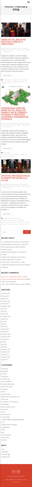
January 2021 (4, 298)
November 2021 (5, 293)
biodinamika (4, 369)
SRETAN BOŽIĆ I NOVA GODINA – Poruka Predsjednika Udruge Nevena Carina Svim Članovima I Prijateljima (15, 264)
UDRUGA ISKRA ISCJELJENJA (9, 424)
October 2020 (5, 303)
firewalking (6, 218)
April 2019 (4, 324)
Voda (2, 432)
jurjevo (22, 220)
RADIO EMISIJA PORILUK (8, 407)
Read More (7, 75)
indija (18, 80)
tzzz (25, 82)
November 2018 (5, 336)
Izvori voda (4, 389)
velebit (3, 430)
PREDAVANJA (5, 404)
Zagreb (3, 83)
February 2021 (5, 296)
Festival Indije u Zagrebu (9, 80)
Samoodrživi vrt (5, 414)
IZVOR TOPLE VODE (7, 386)
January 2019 (4, 331)
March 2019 (4, 326)
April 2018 (4, 347)
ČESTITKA (4, 374)
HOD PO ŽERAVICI (6, 381)
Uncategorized (5, 427)
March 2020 (4, 314)
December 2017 (5, 349)
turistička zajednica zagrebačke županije (12, 82)
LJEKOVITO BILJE (6, 394)
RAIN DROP (4, 409)
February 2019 (5, 329)
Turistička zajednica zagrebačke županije (12, 419)
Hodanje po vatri (6, 220)
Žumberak (4, 440)
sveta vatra (21, 224)
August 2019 (4, 319)
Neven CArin (4, 399)
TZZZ (2, 422)
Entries (4, 452)
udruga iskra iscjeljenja (7, 156)
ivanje (18, 220)
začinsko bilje (5, 437)
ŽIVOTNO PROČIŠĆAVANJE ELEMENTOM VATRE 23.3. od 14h (15, 178)
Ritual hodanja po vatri (15, 222)
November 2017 (5, 352)
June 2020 (4, 309)
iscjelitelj (13, 220)
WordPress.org (5, 457)
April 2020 (4, 311)
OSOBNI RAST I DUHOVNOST (9, 402)
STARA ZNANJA (5, 417)
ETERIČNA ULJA (5, 379)
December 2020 (5, 301)
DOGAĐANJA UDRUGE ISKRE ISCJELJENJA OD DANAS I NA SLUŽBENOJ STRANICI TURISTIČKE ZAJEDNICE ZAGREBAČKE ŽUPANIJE (14, 113)
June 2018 (4, 344)
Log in (3, 449)
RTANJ (3, 412)
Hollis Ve (3, 284)
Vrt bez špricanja (6, 435)
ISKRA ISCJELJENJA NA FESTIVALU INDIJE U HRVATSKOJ (13, 41)
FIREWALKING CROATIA (15, 218)
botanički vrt (4, 371)
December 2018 (5, 334)
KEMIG (3, 391)
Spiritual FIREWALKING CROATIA (9, 224)
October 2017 (5, 354)
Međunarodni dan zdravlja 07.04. (10, 397)
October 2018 (5, 339)
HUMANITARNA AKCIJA (7, 384)
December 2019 (5, 316)
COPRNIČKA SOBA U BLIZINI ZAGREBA (19, 284)
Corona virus (4, 376)
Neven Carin (24, 80)
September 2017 (5, 357)
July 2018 (3, 342)
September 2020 (5, 306)
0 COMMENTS (27, 50)
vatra (26, 224)
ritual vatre (25, 222)
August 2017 (4, 359)
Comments (5, 454)
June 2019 (4, 321)
